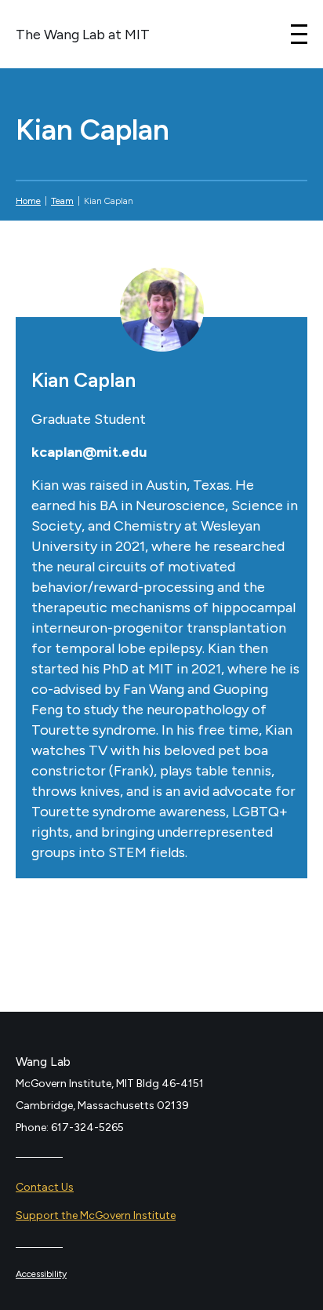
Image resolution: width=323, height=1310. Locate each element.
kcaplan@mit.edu (89, 452)
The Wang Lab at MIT (83, 34)
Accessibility (41, 1274)
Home (28, 200)
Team (62, 200)
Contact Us (45, 1187)
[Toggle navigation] (299, 34)
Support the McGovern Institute (96, 1215)
